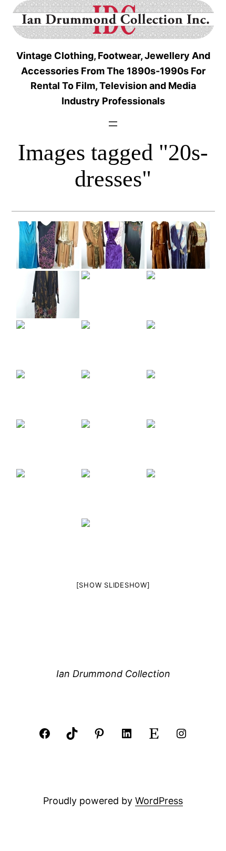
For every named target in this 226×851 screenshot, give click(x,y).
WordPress (159, 800)
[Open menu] (113, 124)
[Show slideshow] (113, 585)
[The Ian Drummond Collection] (47, 245)
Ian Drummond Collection (113, 673)
